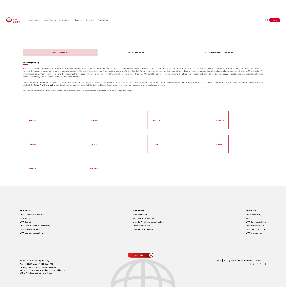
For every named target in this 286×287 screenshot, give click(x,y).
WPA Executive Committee (32, 214)
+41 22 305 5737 (30, 264)
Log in (275, 20)
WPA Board (25, 218)
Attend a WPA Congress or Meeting (148, 222)
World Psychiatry (253, 214)
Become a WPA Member (143, 218)
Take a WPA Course (141, 225)
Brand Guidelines (245, 260)
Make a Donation (139, 214)
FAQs (219, 260)
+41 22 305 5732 (46, 264)
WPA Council (25, 222)
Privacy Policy (230, 260)
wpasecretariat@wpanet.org (36, 260)
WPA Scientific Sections (30, 229)
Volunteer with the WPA (142, 229)
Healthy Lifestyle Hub (255, 225)
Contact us (260, 260)
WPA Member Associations (32, 233)
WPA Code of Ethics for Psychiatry (35, 225)
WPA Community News (256, 222)
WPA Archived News (255, 233)
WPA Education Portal (255, 229)
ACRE (248, 218)
